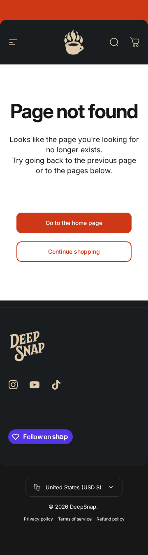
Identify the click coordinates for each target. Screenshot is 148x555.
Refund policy (111, 519)
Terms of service (75, 519)
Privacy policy (38, 519)
